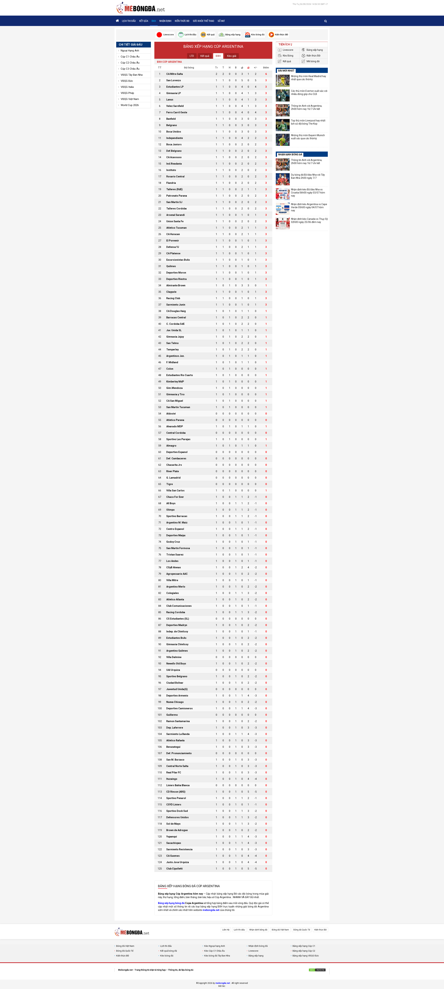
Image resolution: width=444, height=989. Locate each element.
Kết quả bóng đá (168, 951)
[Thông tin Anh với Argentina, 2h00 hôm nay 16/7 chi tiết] (283, 110)
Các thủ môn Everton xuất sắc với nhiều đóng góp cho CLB (309, 92)
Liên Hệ (225, 930)
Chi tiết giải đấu (130, 44)
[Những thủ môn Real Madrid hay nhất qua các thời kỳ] (283, 81)
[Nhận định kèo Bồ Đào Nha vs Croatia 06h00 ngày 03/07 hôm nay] (283, 194)
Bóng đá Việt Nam (280, 930)
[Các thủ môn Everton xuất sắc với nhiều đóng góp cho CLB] (283, 95)
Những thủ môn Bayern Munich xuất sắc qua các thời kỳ (308, 137)
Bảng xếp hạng (315, 49)
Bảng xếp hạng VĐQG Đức (306, 955)
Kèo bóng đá (166, 955)
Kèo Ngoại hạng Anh (214, 946)
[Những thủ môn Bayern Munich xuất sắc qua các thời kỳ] (283, 140)
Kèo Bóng (288, 55)
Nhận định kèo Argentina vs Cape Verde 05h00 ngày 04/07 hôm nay (309, 207)
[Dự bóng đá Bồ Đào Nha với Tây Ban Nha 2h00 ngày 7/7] (283, 179)
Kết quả (204, 56)
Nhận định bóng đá (258, 930)
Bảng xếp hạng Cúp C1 (304, 946)
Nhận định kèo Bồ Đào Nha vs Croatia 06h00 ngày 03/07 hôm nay (308, 192)
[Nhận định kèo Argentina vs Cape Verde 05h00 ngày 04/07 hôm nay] (283, 209)
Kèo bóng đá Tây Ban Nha (217, 955)
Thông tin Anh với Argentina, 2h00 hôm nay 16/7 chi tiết (306, 107)
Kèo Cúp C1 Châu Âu (214, 951)
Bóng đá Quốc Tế (301, 930)
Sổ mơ (221, 21)
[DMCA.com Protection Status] (317, 970)
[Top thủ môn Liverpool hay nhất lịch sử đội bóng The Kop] (283, 125)
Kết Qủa (143, 21)
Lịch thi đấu (129, 21)
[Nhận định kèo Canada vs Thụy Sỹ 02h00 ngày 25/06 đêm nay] (283, 223)
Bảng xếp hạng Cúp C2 (304, 951)
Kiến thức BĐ (182, 21)
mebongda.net (222, 983)
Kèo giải (231, 56)
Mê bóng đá (313, 61)
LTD (192, 56)
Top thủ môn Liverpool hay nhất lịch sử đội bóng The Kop (308, 122)
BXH (154, 21)
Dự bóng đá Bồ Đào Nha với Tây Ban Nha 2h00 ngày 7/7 (308, 176)
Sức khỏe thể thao (203, 21)
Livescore (288, 49)
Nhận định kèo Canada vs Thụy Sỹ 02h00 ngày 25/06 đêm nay (309, 220)
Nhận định (165, 21)
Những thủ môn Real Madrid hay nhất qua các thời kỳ (308, 78)
